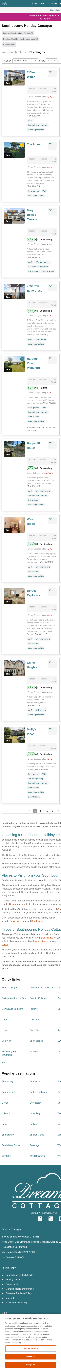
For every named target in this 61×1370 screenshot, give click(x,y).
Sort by (7, 61)
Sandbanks (37, 921)
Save (53, 72)
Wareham (21, 921)
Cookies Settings (30, 1348)
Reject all (30, 1357)
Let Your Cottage (37, 3)
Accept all (30, 1365)
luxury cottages (40, 941)
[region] (30, 1342)
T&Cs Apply (44, 19)
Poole (13, 921)
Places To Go (55, 10)
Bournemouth (16, 904)
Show (42, 61)
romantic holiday (45, 938)
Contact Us (52, 3)
